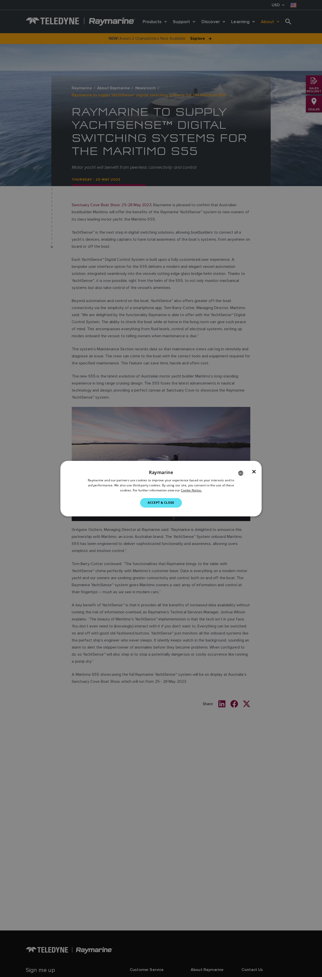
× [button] (254, 472)
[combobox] (240, 473)
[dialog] (161, 488)
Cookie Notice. (191, 490)
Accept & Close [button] (161, 502)
